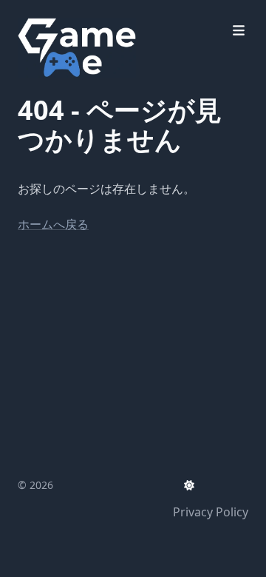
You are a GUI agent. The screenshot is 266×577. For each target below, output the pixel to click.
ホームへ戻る (53, 224)
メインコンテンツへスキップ (116, 13)
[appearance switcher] (189, 485)
